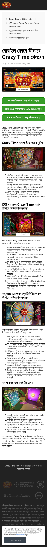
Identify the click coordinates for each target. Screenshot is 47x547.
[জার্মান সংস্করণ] (26, 48)
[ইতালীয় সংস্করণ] (3, 48)
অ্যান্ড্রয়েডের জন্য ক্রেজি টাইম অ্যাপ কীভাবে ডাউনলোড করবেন (24, 32)
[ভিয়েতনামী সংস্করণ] (39, 48)
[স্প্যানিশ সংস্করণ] (17, 48)
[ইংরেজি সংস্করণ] (43, 48)
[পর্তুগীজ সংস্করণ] (8, 48)
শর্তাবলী (27, 469)
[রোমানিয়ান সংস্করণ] (30, 48)
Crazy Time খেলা (7, 64)
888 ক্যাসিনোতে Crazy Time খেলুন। (23, 100)
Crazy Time (10, 466)
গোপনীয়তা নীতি (37, 466)
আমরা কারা (20, 469)
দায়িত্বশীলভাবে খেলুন (23, 466)
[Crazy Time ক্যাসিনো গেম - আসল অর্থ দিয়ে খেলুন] (6, 5)
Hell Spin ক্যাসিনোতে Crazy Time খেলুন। (23, 109)
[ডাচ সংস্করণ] (21, 48)
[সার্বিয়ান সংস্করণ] (35, 48)
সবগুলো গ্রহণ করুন (15, 540)
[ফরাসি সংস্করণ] (12, 48)
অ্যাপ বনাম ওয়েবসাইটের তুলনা (19, 38)
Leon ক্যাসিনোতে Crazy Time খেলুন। (23, 117)
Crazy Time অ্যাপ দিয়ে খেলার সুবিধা (22, 19)
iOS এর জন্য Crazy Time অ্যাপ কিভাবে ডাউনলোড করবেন (24, 25)
